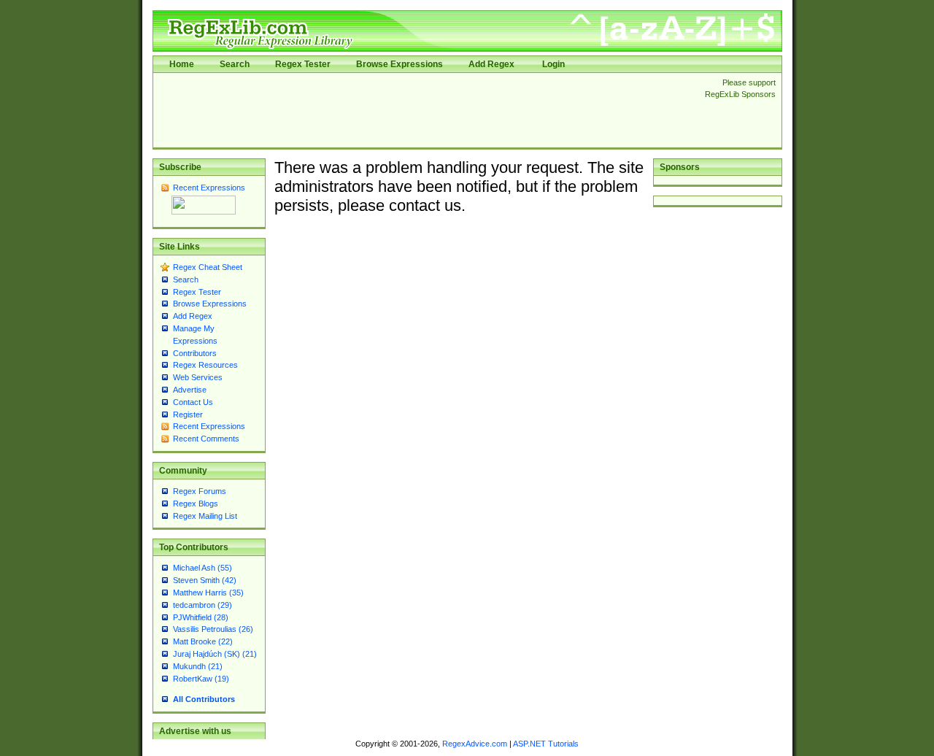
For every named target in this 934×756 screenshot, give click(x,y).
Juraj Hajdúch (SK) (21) (215, 653)
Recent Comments (206, 438)
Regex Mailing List (205, 516)
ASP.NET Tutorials (546, 743)
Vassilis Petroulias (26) (213, 629)
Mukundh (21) (198, 666)
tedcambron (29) (202, 605)
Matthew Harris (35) (208, 592)
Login (553, 64)
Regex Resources (205, 364)
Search (235, 64)
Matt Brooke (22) (203, 641)
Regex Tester (303, 64)
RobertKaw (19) (201, 678)
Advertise (190, 389)
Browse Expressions (399, 64)
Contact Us (193, 402)
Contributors (195, 353)
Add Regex (491, 64)
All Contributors (204, 699)
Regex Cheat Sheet (207, 267)
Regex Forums (199, 491)
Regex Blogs (195, 503)
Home (181, 64)
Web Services (198, 377)
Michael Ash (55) (202, 567)
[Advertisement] (424, 110)
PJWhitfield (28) (200, 617)
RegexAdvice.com (474, 743)
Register (188, 414)
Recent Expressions (209, 187)
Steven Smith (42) (204, 580)
